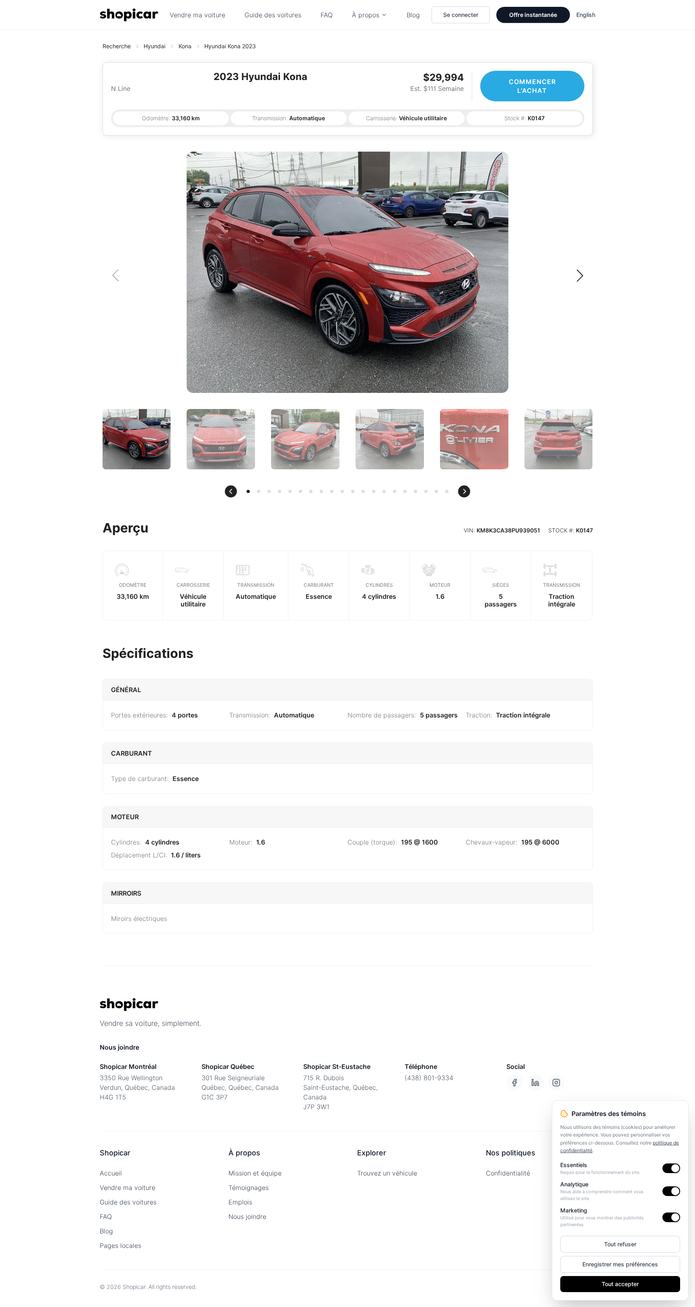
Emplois (240, 1202)
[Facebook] (514, 1083)
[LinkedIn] (535, 1083)
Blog (413, 15)
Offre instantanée (533, 14)
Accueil (111, 1173)
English (585, 14)
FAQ (327, 15)
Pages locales (120, 1245)
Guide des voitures (273, 15)
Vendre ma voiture (197, 15)
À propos (365, 15)
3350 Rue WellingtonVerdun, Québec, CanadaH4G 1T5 (137, 1087)
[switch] (671, 1168)
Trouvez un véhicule (387, 1173)
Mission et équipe (255, 1173)
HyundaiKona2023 (230, 46)
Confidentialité (508, 1173)
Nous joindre (247, 1216)
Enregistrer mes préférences (620, 1264)
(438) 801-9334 (429, 1078)
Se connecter (460, 14)
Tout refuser (620, 1244)
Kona (185, 46)
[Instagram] (556, 1083)
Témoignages (248, 1188)
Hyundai (154, 46)
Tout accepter (620, 1283)
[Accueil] (129, 14)
